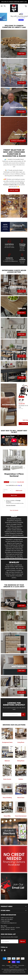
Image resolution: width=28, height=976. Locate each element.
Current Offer (21, 965)
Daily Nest (21, 408)
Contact (17, 967)
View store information (10, 505)
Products (8, 965)
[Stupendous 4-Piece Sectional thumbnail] (6, 467)
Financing (14, 965)
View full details (14, 510)
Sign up (22, 941)
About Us (11, 967)
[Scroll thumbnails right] (24, 468)
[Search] (23, 714)
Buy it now (14, 495)
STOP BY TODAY (14, 190)
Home (3, 965)
